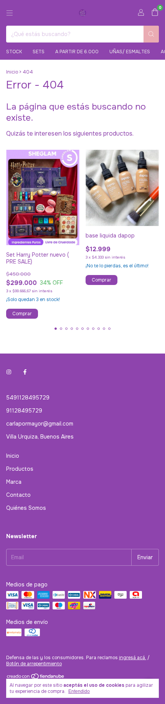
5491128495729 (28, 397)
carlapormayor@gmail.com (39, 423)
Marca (13, 481)
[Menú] (9, 13)
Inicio (12, 72)
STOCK (14, 52)
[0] (155, 13)
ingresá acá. (132, 658)
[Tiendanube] (36, 678)
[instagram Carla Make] (9, 372)
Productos (19, 468)
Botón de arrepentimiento (34, 664)
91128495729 (24, 410)
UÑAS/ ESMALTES (129, 52)
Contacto (18, 494)
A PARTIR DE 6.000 (77, 52)
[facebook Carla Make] (25, 372)
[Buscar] (151, 34)
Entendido (79, 691)
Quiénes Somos (26, 507)
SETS (39, 52)
